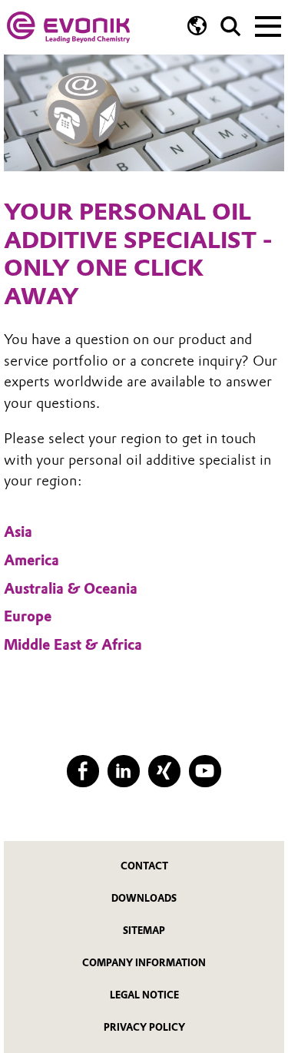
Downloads (144, 898)
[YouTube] (204, 770)
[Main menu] (268, 25)
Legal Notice (144, 995)
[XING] (164, 770)
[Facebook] (82, 770)
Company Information (144, 963)
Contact (144, 866)
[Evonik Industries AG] (68, 27)
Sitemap (144, 930)
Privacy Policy (144, 1027)
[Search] (231, 26)
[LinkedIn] (123, 770)
